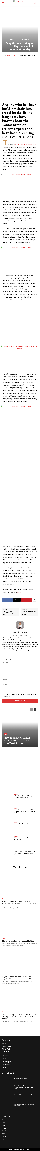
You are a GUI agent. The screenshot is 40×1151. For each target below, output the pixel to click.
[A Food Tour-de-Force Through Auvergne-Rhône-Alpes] (7, 798)
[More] (34, 600)
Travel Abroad (24, 39)
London (16, 794)
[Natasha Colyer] (20, 625)
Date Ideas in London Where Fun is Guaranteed (24, 838)
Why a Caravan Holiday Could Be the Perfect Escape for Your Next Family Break (25, 811)
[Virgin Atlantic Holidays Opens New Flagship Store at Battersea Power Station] (7, 854)
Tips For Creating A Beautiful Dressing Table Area (9, 613)
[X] (3, 1067)
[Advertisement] (20, 80)
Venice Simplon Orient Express (26, 144)
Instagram (8, 1062)
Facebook (8, 1059)
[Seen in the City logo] (20, 2)
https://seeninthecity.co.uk (20, 635)
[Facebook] (3, 1059)
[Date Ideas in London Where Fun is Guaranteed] (7, 840)
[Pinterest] (3, 1064)
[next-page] (35, 709)
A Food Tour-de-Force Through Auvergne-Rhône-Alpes (23, 796)
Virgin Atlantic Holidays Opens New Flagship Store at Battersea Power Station (24, 853)
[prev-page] (31, 709)
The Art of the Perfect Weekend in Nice (25, 824)
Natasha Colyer (10, 55)
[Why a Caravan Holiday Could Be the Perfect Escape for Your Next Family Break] (7, 812)
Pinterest (8, 1064)
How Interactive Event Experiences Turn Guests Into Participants (18, 740)
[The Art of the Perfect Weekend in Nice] (7, 826)
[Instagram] (3, 1061)
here (19, 592)
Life (5, 734)
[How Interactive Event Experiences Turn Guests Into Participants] (20, 726)
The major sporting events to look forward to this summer (29, 613)
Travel (12, 39)
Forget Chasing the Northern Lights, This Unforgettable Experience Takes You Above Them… (19, 1016)
